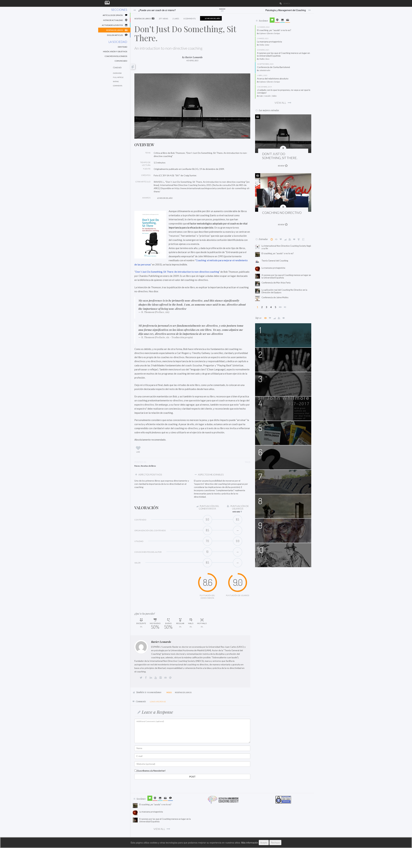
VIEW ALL (280, 102)
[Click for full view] (192, 106)
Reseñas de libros (148, 466)
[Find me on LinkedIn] (151, 678)
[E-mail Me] (166, 678)
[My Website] (171, 678)
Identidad (122, 47)
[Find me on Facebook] (146, 678)
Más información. (250, 842)
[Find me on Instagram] (161, 678)
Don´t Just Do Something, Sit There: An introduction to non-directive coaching (177, 271)
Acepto (263, 842)
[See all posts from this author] (141, 646)
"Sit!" (178, 175)
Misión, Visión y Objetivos (115, 51)
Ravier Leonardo (161, 641)
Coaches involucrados (116, 56)
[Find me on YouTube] (156, 678)
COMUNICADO (121, 61)
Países (137, 466)
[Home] (107, 2)
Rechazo (275, 842)
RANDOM (222, 9)
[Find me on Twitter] (141, 678)
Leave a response (158, 702)
